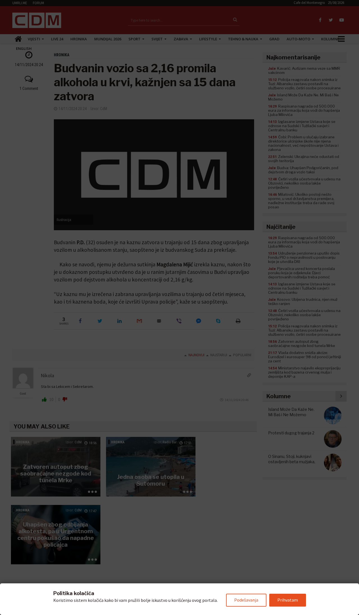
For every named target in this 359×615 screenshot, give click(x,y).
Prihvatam (287, 600)
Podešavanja (246, 600)
